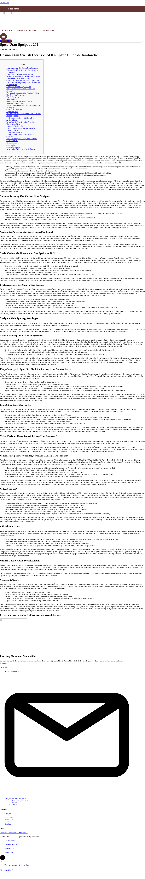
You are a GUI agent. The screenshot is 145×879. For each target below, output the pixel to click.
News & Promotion (27, 30)
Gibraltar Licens (12, 99)
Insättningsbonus (12, 116)
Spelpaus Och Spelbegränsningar (18, 78)
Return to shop (24, 865)
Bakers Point (4, 3)
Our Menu (7, 30)
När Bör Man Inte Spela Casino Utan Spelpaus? (23, 114)
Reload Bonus (11, 143)
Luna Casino (11, 145)
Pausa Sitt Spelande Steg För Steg (18, 87)
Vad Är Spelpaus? (12, 97)
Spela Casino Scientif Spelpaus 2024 (19, 74)
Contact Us (48, 30)
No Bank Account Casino (15, 103)
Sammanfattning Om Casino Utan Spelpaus (22, 68)
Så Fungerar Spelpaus (14, 132)
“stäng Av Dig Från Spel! (15, 126)
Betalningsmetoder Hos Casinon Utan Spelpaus (23, 76)
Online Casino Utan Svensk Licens (19, 101)
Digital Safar (14, 837)
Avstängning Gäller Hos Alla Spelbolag (20, 149)
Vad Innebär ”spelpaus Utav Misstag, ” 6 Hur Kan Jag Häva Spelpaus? (22, 94)
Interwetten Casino (13, 147)
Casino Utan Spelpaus (14, 110)
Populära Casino (12, 112)
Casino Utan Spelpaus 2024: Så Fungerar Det (22, 80)
